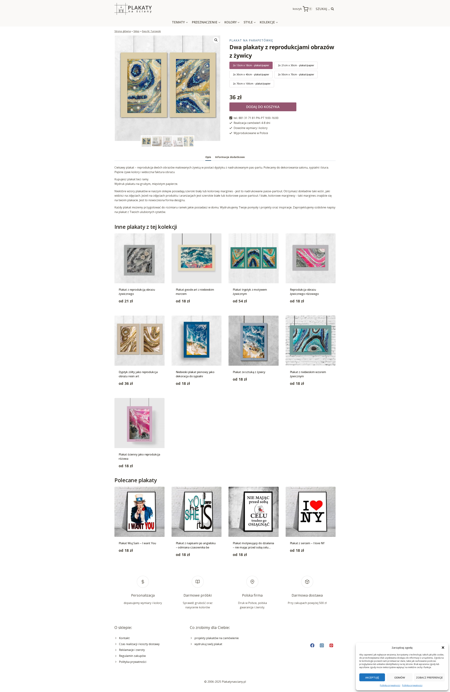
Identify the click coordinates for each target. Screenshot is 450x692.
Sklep (136, 31)
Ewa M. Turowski (151, 31)
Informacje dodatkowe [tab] (230, 157)
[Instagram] (322, 645)
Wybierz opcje (242, 390)
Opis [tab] (208, 157)
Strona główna (122, 31)
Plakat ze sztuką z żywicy (249, 372)
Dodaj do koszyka (262, 106)
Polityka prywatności (390, 685)
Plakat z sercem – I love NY (307, 543)
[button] (443, 647)
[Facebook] (312, 645)
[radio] (251, 65)
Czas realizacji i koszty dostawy (139, 644)
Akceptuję (372, 677)
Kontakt (124, 638)
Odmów (399, 677)
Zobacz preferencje (429, 677)
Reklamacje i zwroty (132, 650)
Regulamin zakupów (132, 656)
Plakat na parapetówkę (251, 40)
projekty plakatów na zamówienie (216, 638)
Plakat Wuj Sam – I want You (137, 543)
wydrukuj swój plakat (208, 644)
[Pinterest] (331, 645)
